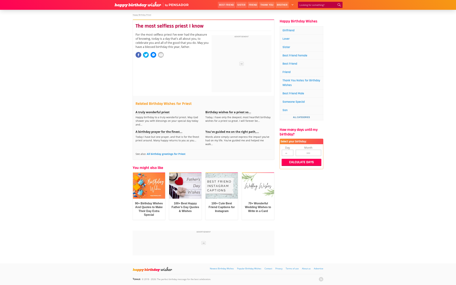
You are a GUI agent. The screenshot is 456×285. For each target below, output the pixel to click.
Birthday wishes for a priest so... (228, 112)
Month (308, 147)
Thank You (266, 5)
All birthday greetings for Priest (166, 154)
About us (306, 268)
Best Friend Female (295, 55)
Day (287, 147)
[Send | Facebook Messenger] (153, 55)
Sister (241, 5)
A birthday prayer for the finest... (159, 132)
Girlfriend (288, 30)
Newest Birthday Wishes (222, 268)
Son (285, 110)
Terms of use (292, 268)
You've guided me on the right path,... (232, 132)
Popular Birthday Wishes (249, 268)
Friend (253, 5)
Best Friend (226, 5)
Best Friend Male (293, 93)
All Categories (301, 117)
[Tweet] (146, 55)
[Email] (161, 55)
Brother (282, 5)
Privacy (279, 268)
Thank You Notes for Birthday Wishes (301, 82)
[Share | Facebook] (138, 55)
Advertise (318, 268)
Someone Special (294, 102)
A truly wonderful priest (153, 112)
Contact (268, 268)
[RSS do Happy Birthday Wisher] (321, 279)
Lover (286, 39)
